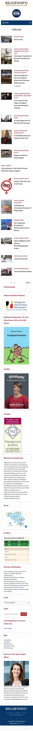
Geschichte (17, 51)
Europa (16, 118)
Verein (24, 713)
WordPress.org (8, 648)
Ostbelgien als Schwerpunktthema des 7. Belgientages (23, 208)
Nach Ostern (18, 39)
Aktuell (16, 49)
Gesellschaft (25, 51)
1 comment (17, 86)
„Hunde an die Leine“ (21, 259)
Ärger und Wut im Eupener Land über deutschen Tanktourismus (15, 573)
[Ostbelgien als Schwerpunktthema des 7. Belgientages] (6, 206)
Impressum (9, 713)
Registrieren (7, 640)
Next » (28, 283)
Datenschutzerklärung (16, 715)
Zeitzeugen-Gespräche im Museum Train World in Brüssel (23, 58)
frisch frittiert (18, 36)
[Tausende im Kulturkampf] (6, 271)
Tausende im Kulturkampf (23, 271)
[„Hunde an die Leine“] (6, 258)
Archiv (21, 131)
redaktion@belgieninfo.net (12, 498)
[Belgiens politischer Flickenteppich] (6, 153)
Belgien (21, 49)
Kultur (24, 72)
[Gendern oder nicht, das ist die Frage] (6, 186)
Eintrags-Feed (8, 644)
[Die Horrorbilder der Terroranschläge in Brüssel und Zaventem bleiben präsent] (6, 76)
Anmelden (7, 642)
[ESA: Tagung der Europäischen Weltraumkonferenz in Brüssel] (6, 224)
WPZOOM (20, 723)
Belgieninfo (16, 709)
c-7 (29, 728)
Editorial (26, 49)
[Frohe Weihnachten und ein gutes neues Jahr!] (6, 137)
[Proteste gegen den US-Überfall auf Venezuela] (6, 118)
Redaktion (18, 713)
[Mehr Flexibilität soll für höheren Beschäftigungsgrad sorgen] (6, 240)
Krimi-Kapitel (8, 628)
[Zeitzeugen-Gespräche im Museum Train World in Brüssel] (6, 56)
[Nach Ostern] (6, 39)
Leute (15, 53)
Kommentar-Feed (9, 646)
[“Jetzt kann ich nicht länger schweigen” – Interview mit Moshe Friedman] (6, 96)
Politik (16, 97)
